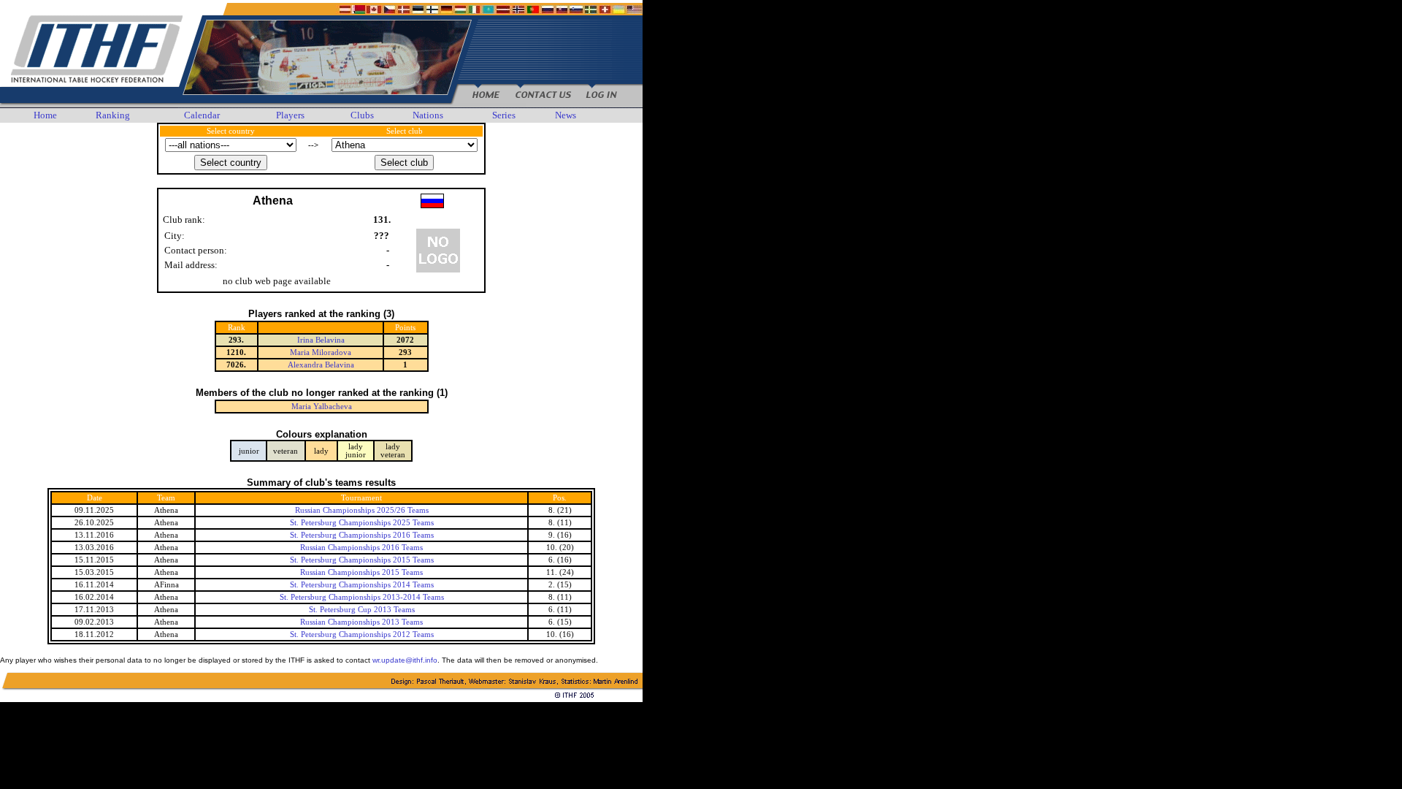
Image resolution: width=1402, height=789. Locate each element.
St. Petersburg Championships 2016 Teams (362, 535)
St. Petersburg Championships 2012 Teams (362, 634)
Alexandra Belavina (321, 365)
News (565, 115)
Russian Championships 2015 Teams (361, 572)
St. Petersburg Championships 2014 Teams (362, 585)
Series (504, 115)
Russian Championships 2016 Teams (361, 548)
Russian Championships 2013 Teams (361, 622)
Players (290, 115)
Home (45, 115)
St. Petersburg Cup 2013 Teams (362, 610)
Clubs (362, 115)
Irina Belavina (321, 340)
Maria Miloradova (320, 352)
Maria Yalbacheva (321, 407)
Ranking (113, 115)
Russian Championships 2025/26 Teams (362, 510)
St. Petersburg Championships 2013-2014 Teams (362, 597)
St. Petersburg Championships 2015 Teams (362, 560)
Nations (428, 115)
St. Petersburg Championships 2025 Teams (362, 523)
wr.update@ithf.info (404, 660)
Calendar (202, 115)
